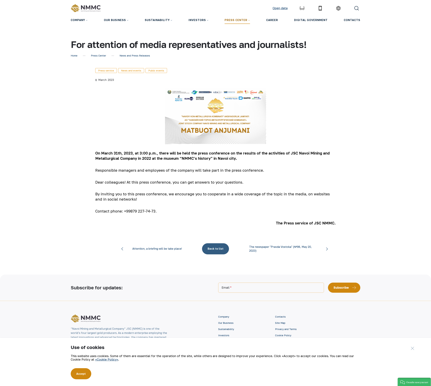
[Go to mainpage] (86, 8)
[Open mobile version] (320, 8)
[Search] (356, 8)
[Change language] (338, 8)
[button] (414, 382)
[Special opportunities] (302, 8)
